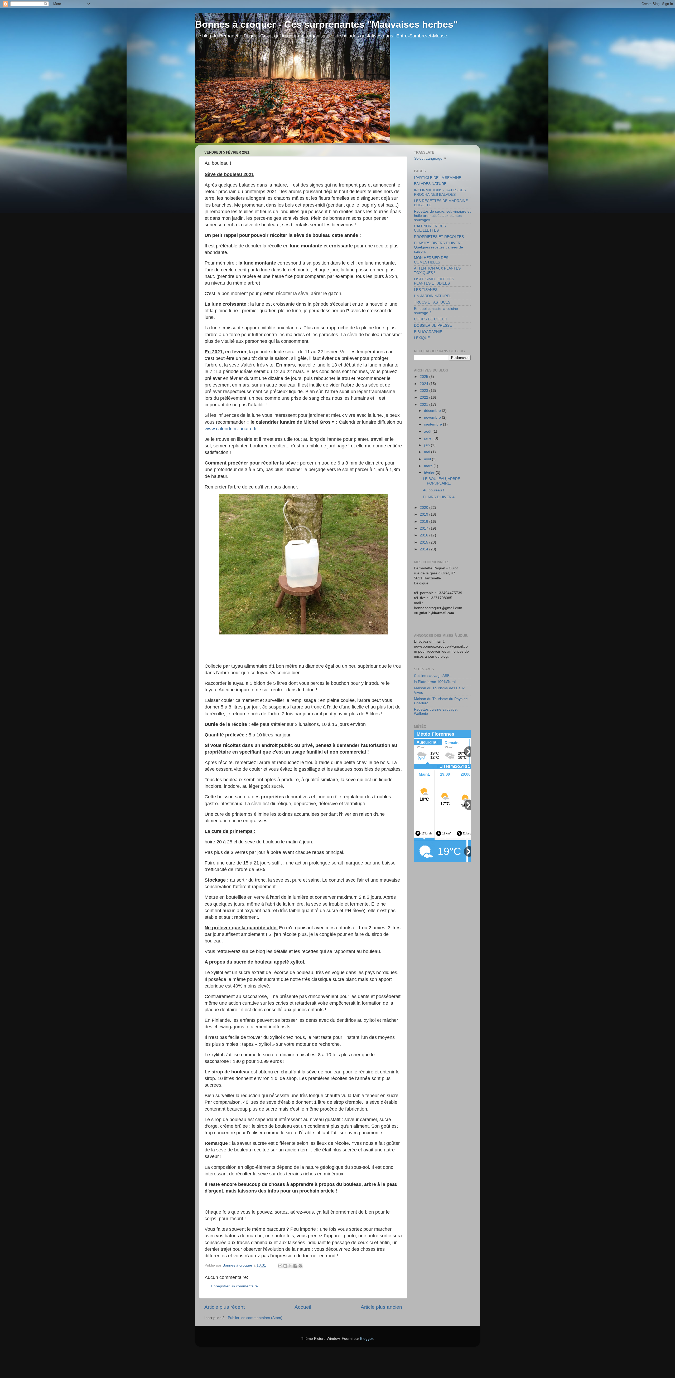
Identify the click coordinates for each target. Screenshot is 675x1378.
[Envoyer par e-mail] (280, 1265)
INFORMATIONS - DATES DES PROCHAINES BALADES (440, 192)
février (430, 473)
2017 (424, 528)
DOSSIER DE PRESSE (433, 326)
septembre (433, 424)
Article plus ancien (381, 1307)
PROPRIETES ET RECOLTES (439, 237)
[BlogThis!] (285, 1265)
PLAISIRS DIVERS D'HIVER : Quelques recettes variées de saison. (438, 247)
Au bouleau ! (433, 490)
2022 (424, 397)
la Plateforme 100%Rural (435, 682)
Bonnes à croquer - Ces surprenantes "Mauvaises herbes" (326, 24)
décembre (433, 411)
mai (427, 452)
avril (428, 459)
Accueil (303, 1307)
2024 (424, 384)
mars (428, 466)
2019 (424, 514)
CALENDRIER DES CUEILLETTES (430, 228)
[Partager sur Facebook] (295, 1265)
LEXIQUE (422, 338)
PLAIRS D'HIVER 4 (439, 497)
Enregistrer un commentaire (234, 1286)
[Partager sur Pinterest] (300, 1265)
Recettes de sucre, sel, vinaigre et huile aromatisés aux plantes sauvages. (442, 215)
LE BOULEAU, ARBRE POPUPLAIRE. (441, 481)
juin (427, 445)
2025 (424, 377)
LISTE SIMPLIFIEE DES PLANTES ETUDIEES (434, 281)
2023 (424, 391)
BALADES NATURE (430, 184)
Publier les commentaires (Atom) (255, 1318)
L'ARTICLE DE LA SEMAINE (437, 178)
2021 (424, 405)
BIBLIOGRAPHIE (428, 332)
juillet (428, 438)
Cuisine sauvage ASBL (433, 676)
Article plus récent (224, 1307)
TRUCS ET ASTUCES (432, 302)
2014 (424, 549)
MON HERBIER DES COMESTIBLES (431, 260)
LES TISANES (425, 290)
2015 (424, 542)
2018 (424, 522)
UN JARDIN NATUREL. (433, 296)
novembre (433, 417)
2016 (424, 535)
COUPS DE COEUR (430, 319)
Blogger (366, 1339)
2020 (424, 508)
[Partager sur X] (290, 1265)
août (428, 431)
